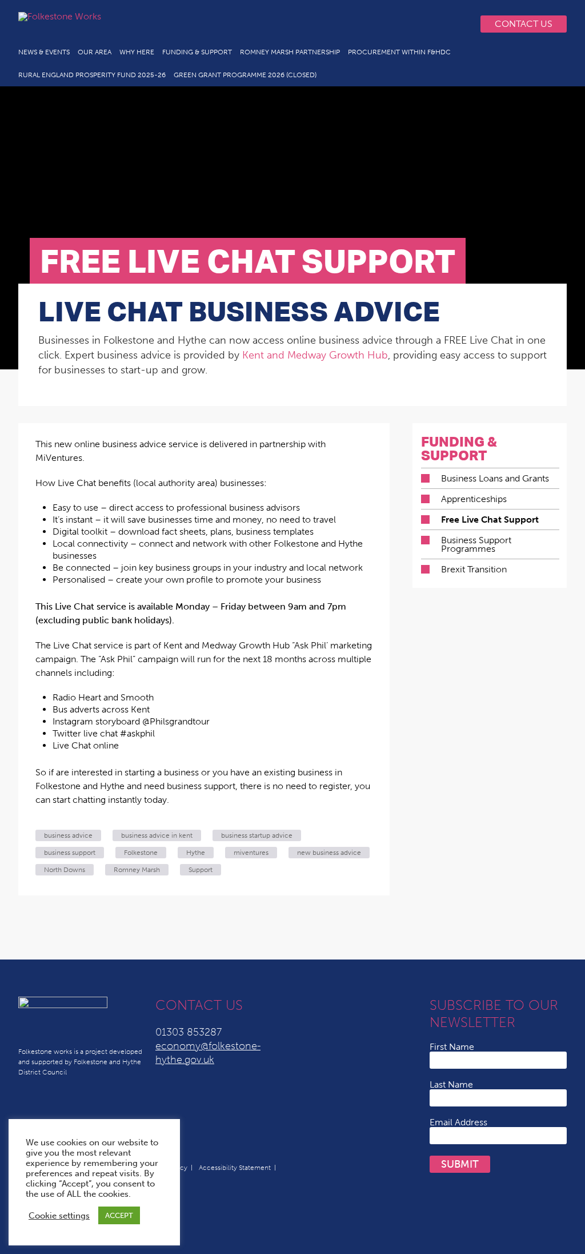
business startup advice (256, 835)
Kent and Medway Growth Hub (315, 355)
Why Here (136, 52)
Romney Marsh (137, 870)
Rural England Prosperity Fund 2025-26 (92, 75)
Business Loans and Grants (495, 478)
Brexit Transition (474, 569)
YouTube (386, 24)
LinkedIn (363, 24)
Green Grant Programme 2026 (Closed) (245, 75)
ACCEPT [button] (119, 1215)
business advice (68, 835)
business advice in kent (157, 835)
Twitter (340, 24)
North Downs (64, 870)
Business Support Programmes (476, 544)
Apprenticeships (474, 498)
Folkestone (141, 853)
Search (455, 24)
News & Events (44, 52)
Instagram (431, 24)
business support (69, 853)
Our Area (94, 52)
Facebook (409, 24)
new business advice (329, 853)
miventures (251, 853)
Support (201, 870)
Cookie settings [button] (59, 1216)
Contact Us (523, 23)
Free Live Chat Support (490, 519)
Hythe (195, 853)
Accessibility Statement (235, 1168)
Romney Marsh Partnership (290, 52)
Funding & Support (197, 52)
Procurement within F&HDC (399, 52)
